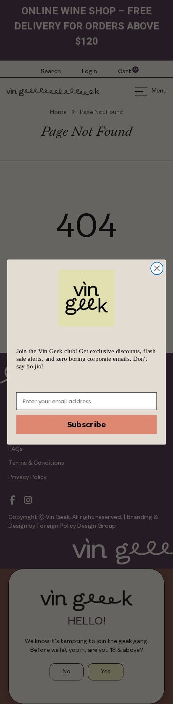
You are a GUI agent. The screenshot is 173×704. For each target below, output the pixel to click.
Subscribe (86, 425)
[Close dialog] (157, 268)
